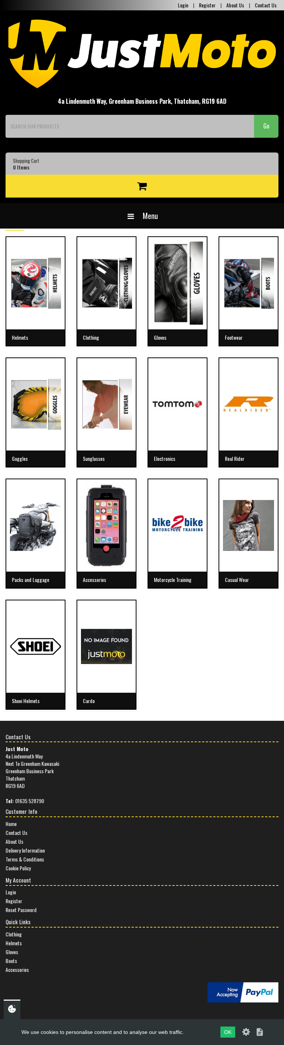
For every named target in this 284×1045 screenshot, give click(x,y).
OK (227, 1032)
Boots (11, 961)
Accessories (17, 969)
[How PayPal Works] (242, 992)
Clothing (14, 934)
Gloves (12, 952)
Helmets (14, 943)
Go (266, 125)
